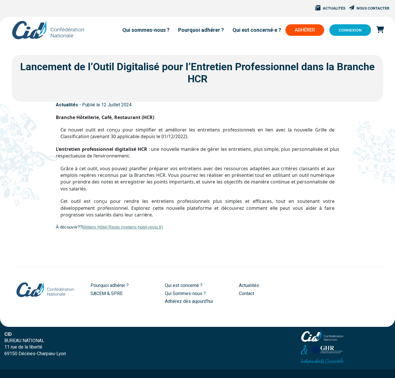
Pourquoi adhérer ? (110, 285)
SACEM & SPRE (107, 293)
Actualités (334, 8)
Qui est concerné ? (183, 285)
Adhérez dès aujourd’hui (189, 301)
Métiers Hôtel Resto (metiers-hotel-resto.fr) (122, 227)
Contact (246, 293)
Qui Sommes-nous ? (185, 293)
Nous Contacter (373, 8)
